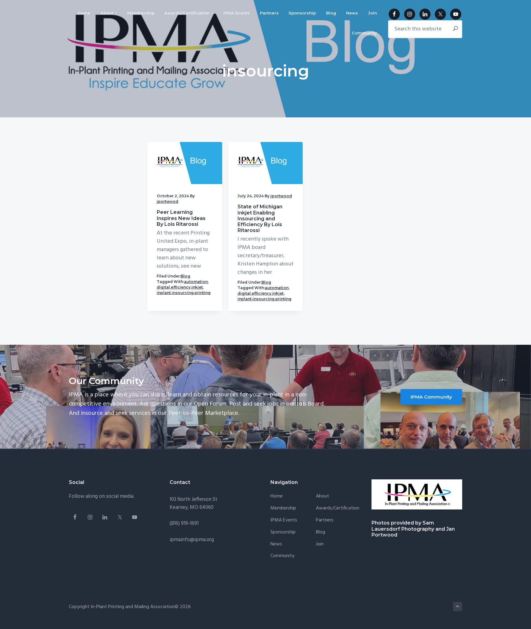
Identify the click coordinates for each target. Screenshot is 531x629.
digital (163, 287)
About (322, 496)
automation (196, 281)
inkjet (197, 287)
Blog (185, 276)
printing (202, 292)
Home (276, 496)
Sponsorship (283, 532)
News (276, 544)
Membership (283, 508)
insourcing (183, 292)
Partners (324, 520)
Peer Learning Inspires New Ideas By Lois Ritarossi (181, 218)
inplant (164, 292)
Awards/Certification (337, 508)
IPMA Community (431, 397)
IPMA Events (283, 520)
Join (320, 544)
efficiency (181, 287)
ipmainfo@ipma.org (192, 540)
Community (282, 556)
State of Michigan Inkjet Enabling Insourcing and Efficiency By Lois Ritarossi (260, 218)
